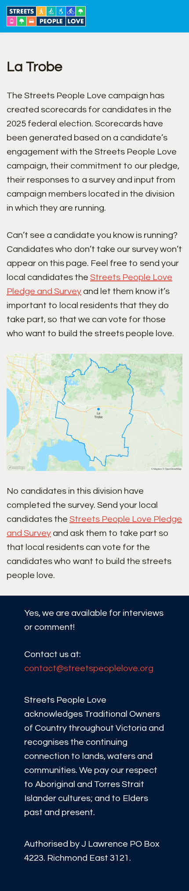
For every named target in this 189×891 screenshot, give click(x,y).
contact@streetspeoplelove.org (88, 668)
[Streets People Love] (48, 16)
